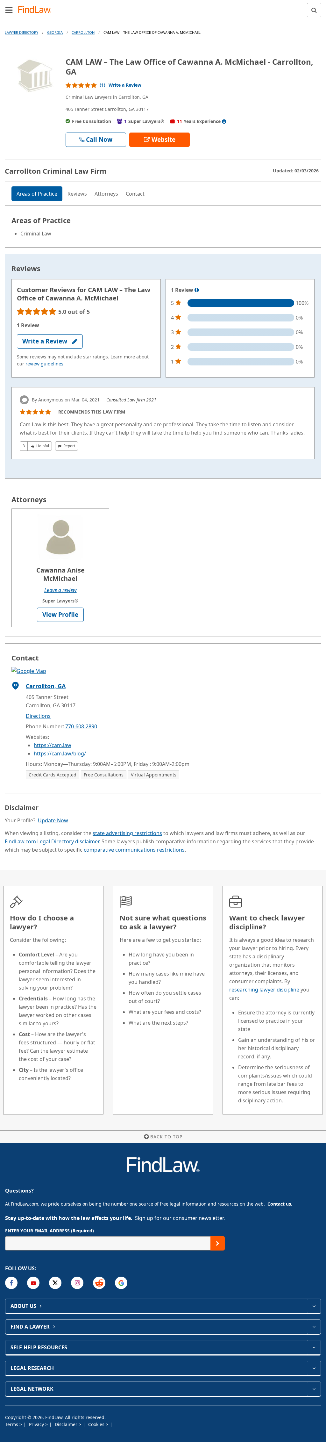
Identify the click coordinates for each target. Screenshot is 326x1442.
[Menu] (9, 10)
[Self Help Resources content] (314, 1347)
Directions (38, 715)
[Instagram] (77, 1283)
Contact (135, 193)
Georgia (55, 32)
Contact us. (279, 1204)
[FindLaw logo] (36, 10)
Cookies (97, 1424)
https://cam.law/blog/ (60, 753)
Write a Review (125, 85)
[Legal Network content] (314, 1389)
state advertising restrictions (127, 833)
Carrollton (83, 32)
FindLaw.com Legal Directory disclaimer (52, 841)
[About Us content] (314, 1306)
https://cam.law (52, 745)
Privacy (37, 1424)
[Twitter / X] (55, 1283)
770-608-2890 (81, 726)
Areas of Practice (37, 193)
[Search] (314, 10)
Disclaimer (67, 1424)
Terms (12, 1424)
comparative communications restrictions (134, 849)
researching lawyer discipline (264, 989)
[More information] (197, 290)
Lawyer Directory (21, 32)
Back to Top (166, 1137)
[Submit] (217, 1243)
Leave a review (60, 590)
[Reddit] (99, 1283)
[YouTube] (33, 1283)
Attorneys (106, 193)
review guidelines (44, 364)
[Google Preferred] (121, 1283)
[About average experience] (224, 121)
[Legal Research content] (314, 1368)
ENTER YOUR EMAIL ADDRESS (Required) (49, 1231)
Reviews (77, 193)
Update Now (53, 820)
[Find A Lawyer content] (314, 1327)
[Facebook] (11, 1283)
